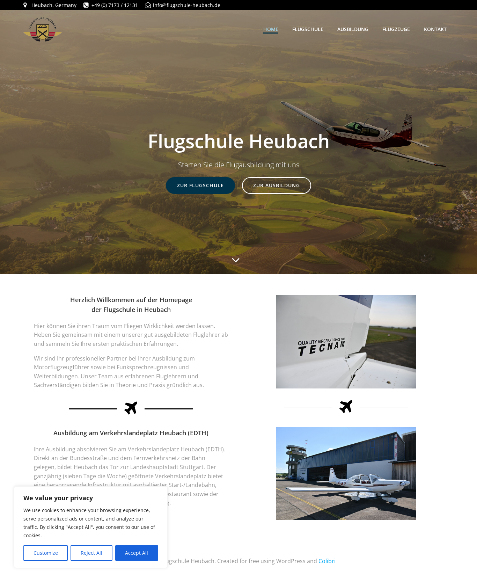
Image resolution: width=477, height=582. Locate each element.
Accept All (136, 553)
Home (270, 29)
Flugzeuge (396, 29)
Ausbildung (352, 29)
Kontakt (435, 29)
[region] (91, 527)
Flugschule (307, 29)
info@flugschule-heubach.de (186, 5)
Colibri (327, 561)
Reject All (91, 553)
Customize (46, 553)
